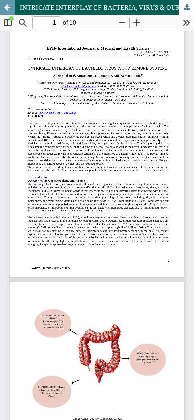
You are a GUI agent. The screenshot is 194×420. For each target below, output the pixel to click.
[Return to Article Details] (7, 7)
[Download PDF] (186, 7)
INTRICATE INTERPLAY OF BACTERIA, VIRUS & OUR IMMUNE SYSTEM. (107, 7)
